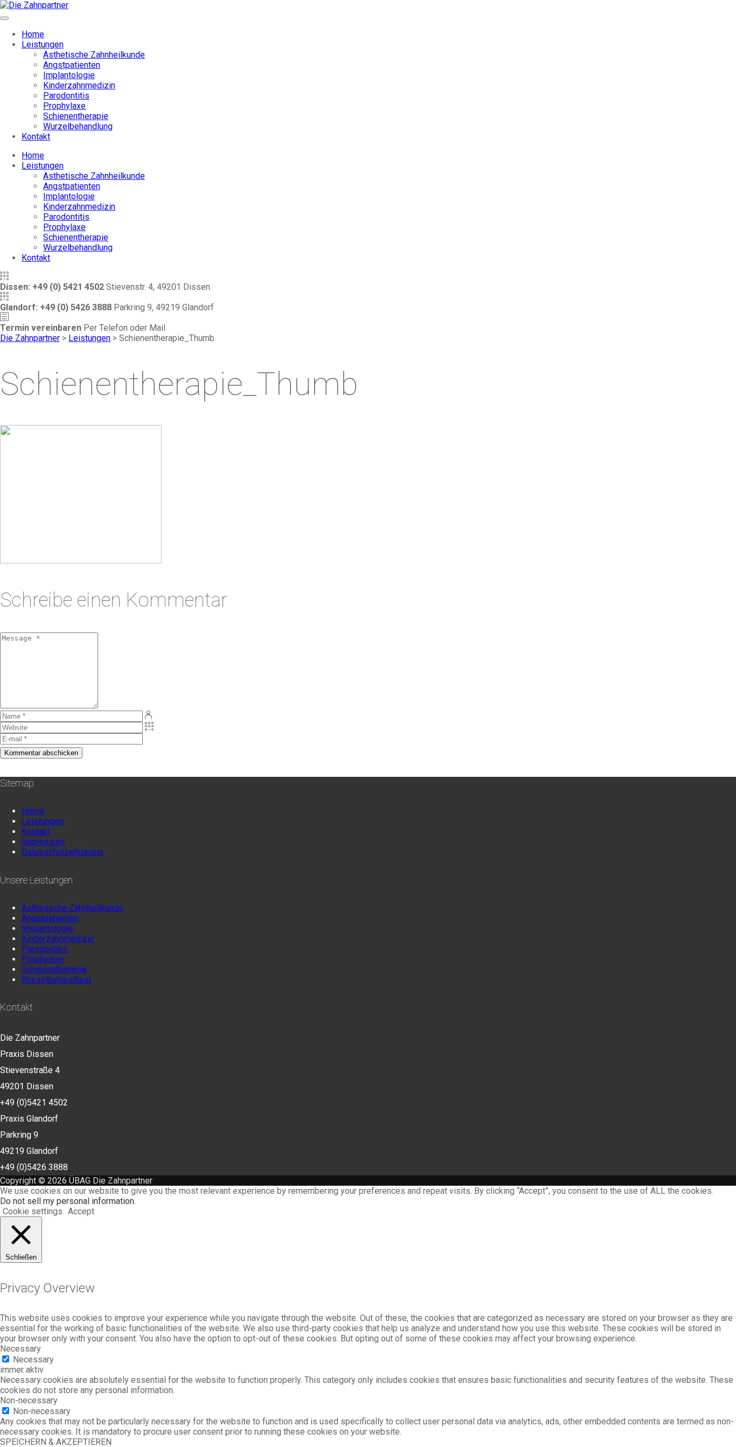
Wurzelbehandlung (78, 126)
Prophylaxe (64, 106)
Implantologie (69, 75)
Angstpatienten (71, 65)
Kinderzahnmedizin (79, 85)
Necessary (33, 1359)
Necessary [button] (20, 1349)
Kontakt (36, 136)
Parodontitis (66, 96)
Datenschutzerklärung (62, 852)
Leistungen (43, 44)
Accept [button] (81, 1211)
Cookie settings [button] (33, 1211)
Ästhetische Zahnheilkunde (94, 55)
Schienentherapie (75, 116)
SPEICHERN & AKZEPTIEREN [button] (56, 1442)
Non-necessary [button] (29, 1400)
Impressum (43, 842)
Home (33, 34)
